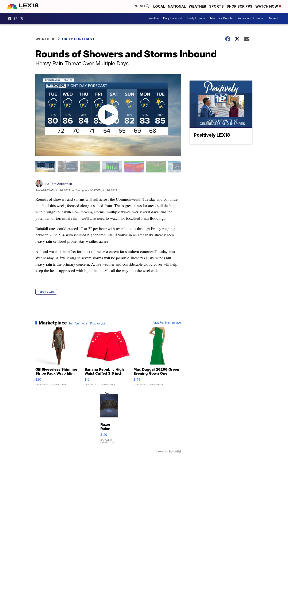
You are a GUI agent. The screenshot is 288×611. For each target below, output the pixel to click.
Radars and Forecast (250, 18)
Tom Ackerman (61, 184)
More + (273, 18)
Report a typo (46, 291)
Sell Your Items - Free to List (87, 323)
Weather (197, 6)
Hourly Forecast (196, 18)
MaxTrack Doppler (222, 18)
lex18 (10, 18)
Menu (140, 6)
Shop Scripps (239, 6)
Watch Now (267, 6)
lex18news (23, 18)
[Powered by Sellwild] (175, 451)
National (177, 6)
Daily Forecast (172, 18)
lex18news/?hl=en (16, 18)
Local (159, 6)
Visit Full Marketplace (167, 322)
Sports (216, 6)
